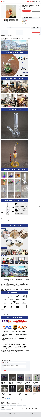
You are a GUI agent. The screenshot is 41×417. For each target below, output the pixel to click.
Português (11, 413)
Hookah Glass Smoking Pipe (36, 408)
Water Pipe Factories (3, 408)
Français (13, 413)
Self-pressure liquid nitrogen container (33, 399)
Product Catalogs (8, 398)
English (7, 413)
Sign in (39, 1)
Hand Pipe (18, 408)
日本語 (26, 413)
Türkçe (31, 413)
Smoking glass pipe (2, 399)
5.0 (33, 28)
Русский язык (15, 413)
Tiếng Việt (33, 413)
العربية (23, 413)
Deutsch (19, 413)
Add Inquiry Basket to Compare (11, 21)
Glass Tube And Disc (12, 399)
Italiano (17, 413)
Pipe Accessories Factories (8, 408)
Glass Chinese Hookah (22, 408)
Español (9, 413)
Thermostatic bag (12, 400)
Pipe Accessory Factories (14, 408)
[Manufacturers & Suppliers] (4, 1)
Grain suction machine (2, 400)
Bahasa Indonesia (36, 413)
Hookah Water (26, 408)
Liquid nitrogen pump (22, 400)
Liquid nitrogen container (22, 399)
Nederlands (21, 413)
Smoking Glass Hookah (31, 408)
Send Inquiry (35, 32)
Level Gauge (31, 400)
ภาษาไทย (29, 413)
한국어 (25, 413)
